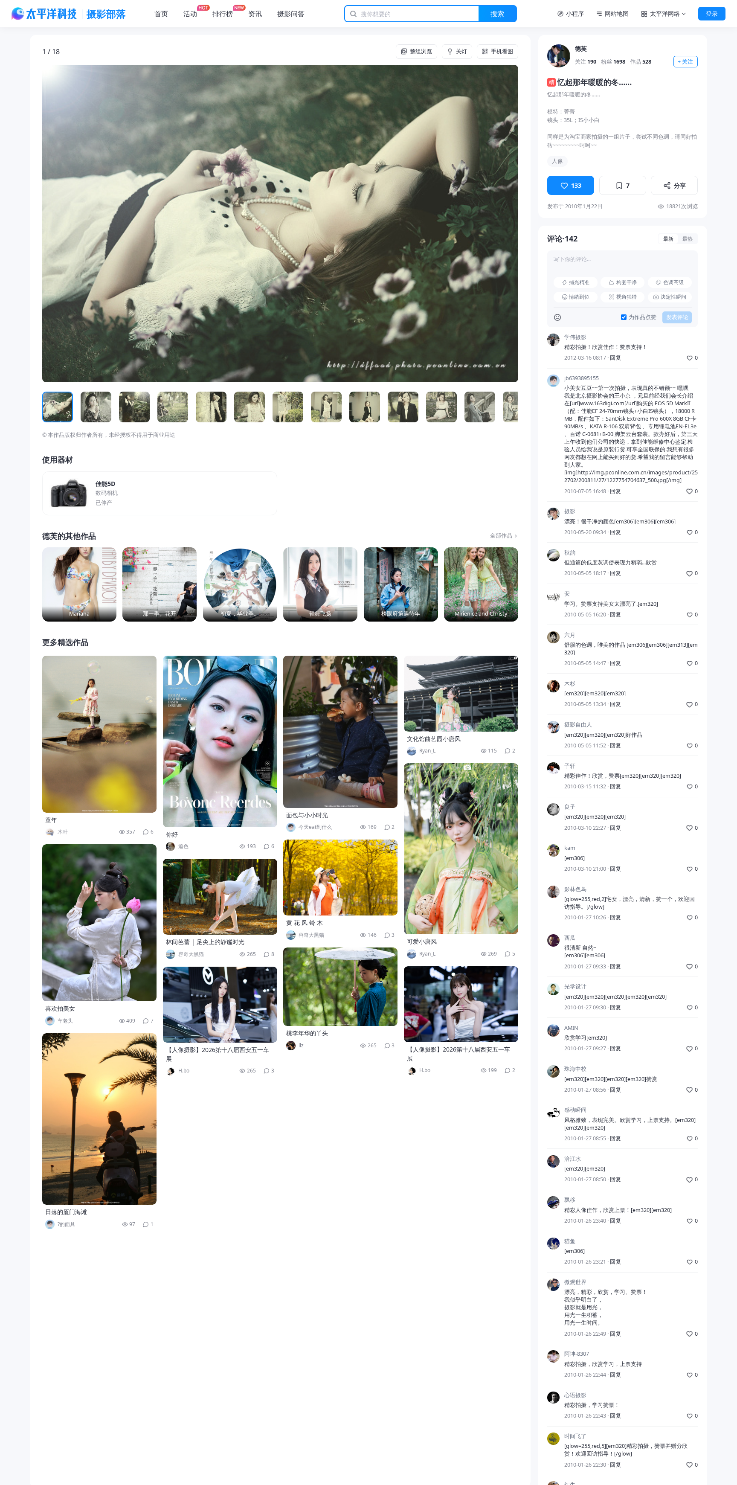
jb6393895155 (581, 378)
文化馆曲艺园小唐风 (434, 739)
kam (569, 847)
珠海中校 (575, 1068)
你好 (172, 834)
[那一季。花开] (159, 584)
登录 (712, 13)
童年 (51, 820)
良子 (569, 807)
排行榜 (222, 13)
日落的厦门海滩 (66, 1212)
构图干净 (626, 282)
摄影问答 (291, 13)
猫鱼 (569, 1241)
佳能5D (106, 484)
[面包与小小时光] (340, 732)
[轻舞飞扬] (320, 584)
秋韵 (569, 552)
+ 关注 (685, 61)
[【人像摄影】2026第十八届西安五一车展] (220, 1005)
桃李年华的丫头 (307, 1033)
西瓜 (569, 938)
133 (576, 185)
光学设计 (575, 986)
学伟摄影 (575, 337)
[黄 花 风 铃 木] (340, 877)
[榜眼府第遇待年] (401, 584)
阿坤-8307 (576, 1353)
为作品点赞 (642, 317)
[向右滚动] (509, 407)
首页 (161, 13)
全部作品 (501, 535)
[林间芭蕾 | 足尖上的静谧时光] (220, 897)
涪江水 (572, 1158)
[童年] (99, 734)
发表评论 (677, 317)
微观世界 (575, 1282)
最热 (687, 238)
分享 (680, 185)
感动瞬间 (575, 1110)
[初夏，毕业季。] (240, 584)
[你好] (220, 741)
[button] (89, 223)
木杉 (569, 683)
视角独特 (626, 296)
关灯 (461, 51)
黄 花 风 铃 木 (304, 922)
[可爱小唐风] (461, 848)
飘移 (569, 1199)
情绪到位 (579, 296)
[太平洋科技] (44, 13)
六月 (569, 635)
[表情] (557, 317)
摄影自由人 (578, 724)
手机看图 (502, 51)
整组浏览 (421, 51)
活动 (190, 13)
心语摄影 (575, 1395)
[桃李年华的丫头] (340, 986)
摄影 (569, 511)
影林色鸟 (575, 889)
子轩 (569, 766)
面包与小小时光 (307, 815)
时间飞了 (575, 1436)
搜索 (497, 13)
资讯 (255, 13)
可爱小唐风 (422, 941)
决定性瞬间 (673, 296)
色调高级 (673, 282)
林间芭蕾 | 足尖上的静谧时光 (205, 942)
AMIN (571, 1028)
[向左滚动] (51, 407)
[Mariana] (79, 584)
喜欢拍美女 (60, 1008)
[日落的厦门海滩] (99, 1119)
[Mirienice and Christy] (481, 584)
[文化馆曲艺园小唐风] (461, 694)
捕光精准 (579, 282)
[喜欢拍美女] (99, 922)
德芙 (581, 48)
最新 (668, 238)
